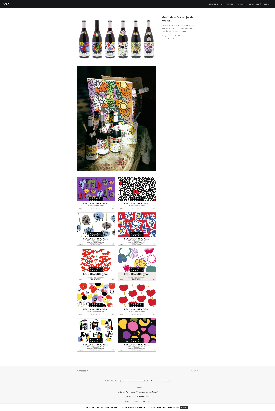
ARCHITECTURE (227, 4)
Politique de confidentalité (160, 381)
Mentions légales (143, 381)
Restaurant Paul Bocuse (126, 392)
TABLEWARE (241, 4)
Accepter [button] (184, 407)
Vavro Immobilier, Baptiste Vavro (137, 401)
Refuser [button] (176, 407)
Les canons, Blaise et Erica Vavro (138, 396)
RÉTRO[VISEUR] (255, 4)
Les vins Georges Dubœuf (148, 392)
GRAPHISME (213, 4)
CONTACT (268, 4)
